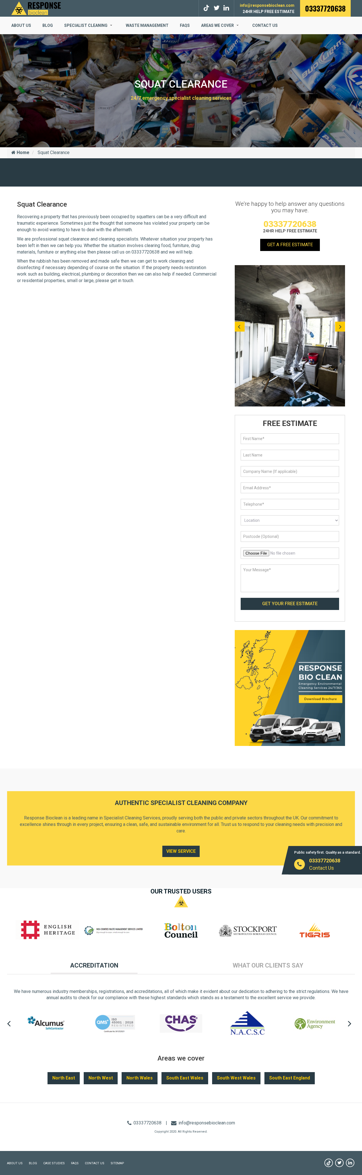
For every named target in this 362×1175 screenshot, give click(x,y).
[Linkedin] (350, 1163)
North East (63, 1078)
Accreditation (94, 965)
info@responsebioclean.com (267, 5)
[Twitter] (216, 8)
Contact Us (265, 25)
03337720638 (325, 8)
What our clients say (268, 965)
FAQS (185, 25)
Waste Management (147, 25)
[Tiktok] (207, 8)
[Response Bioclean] (36, 7)
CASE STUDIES (54, 1163)
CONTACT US (94, 1163)
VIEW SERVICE (181, 851)
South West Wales (236, 1078)
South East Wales (184, 1078)
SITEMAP (117, 1163)
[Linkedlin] (226, 8)
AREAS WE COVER (217, 25)
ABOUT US (21, 25)
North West (101, 1078)
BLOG (47, 25)
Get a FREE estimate (290, 244)
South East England (289, 1078)
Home (22, 152)
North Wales (139, 1078)
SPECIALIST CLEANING (85, 25)
